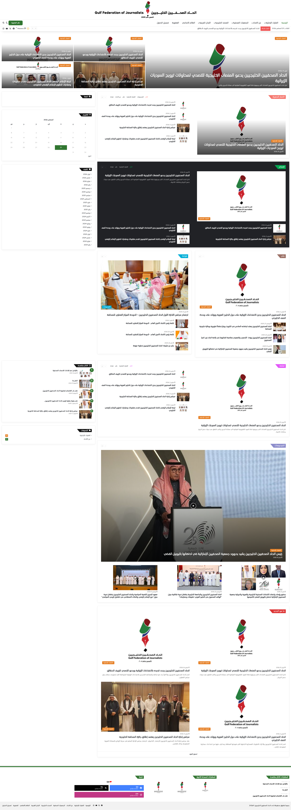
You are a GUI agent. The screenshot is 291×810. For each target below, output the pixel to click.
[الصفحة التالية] (102, 97)
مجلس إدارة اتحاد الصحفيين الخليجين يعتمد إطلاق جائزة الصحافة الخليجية (147, 128)
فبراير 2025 (86, 206)
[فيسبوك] (13, 28)
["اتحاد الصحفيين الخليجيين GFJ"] (145, 9)
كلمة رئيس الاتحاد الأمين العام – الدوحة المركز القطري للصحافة (150, 323)
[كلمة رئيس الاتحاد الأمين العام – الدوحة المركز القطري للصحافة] (182, 323)
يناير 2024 (87, 245)
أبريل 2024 (86, 234)
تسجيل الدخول (163, 23)
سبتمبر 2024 (86, 220)
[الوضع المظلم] (7, 23)
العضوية (175, 23)
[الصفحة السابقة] (105, 97)
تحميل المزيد (193, 754)
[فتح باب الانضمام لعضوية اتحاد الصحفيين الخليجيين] (85, 394)
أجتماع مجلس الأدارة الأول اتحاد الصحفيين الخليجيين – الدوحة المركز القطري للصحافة (147, 315)
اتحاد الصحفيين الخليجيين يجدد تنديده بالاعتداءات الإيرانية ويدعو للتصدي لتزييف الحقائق (142, 105)
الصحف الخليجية (221, 23)
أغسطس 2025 (85, 199)
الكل (146, 97)
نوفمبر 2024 (86, 213)
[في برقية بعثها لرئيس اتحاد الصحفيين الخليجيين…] (85, 404)
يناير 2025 (87, 209)
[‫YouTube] (7, 28)
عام (124, 97)
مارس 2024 (86, 238)
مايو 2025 (86, 202)
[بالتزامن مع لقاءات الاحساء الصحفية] (85, 373)
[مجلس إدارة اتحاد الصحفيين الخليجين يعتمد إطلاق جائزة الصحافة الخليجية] (109, 75)
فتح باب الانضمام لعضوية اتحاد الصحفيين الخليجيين (60, 391)
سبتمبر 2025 (86, 195)
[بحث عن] (3, 23)
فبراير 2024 (86, 241)
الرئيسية (284, 23)
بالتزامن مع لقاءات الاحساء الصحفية (65, 370)
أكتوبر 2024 (86, 216)
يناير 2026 (87, 185)
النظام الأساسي (188, 23)
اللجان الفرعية (205, 23)
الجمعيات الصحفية (240, 23)
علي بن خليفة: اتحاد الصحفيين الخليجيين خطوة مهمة (153, 346)
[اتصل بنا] (85, 384)
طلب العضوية (15, 23)
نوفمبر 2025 (86, 192)
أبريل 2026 (86, 174)
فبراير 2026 (86, 181)
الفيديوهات (140, 97)
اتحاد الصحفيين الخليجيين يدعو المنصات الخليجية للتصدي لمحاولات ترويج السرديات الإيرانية (147, 175)
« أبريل (90, 156)
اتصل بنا (75, 381)
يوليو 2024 (86, 224)
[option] (145, 61)
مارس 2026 (86, 178)
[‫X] (10, 28)
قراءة (111, 97)
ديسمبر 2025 (86, 188)
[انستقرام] (3, 28)
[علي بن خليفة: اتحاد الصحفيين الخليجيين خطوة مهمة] (182, 346)
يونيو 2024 (86, 227)
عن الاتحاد (257, 23)
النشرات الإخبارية (272, 23)
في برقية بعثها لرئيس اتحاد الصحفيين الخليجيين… (61, 401)
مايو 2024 (86, 231)
